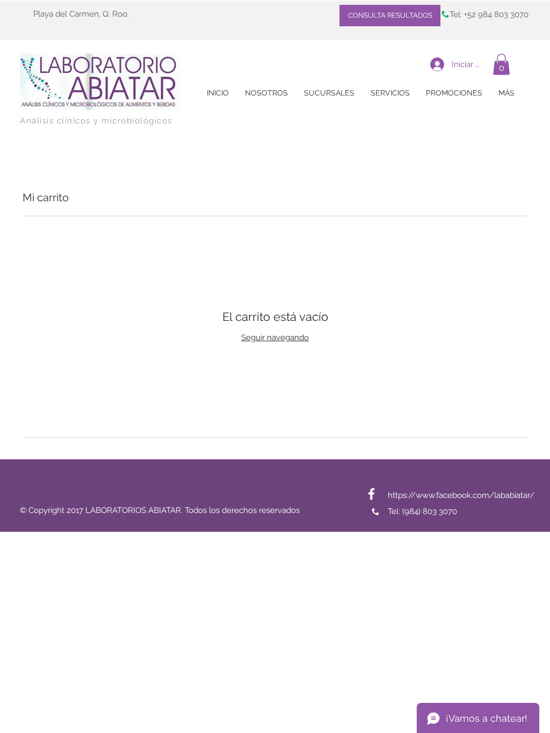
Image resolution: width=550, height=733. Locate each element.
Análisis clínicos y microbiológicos (96, 121)
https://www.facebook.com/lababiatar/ (461, 495)
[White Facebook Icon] (371, 494)
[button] (501, 64)
